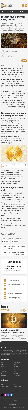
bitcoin (11, 238)
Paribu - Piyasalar (5, 386)
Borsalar (16, 366)
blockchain (5, 241)
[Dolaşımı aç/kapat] (26, 5)
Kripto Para (16, 369)
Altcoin (4, 238)
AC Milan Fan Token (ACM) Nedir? (14, 165)
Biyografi (16, 364)
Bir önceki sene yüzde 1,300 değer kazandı (13, 267)
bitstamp (19, 238)
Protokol (3, 373)
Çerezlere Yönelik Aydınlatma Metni (14, 407)
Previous (20, 310)
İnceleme (3, 369)
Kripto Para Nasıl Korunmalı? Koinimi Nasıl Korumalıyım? (14, 247)
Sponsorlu (3, 375)
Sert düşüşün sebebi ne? (12, 270)
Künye (15, 383)
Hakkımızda (3, 383)
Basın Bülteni (17, 362)
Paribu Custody (17, 386)
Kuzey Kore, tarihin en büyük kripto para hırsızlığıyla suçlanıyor (14, 253)
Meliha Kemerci (11, 51)
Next (23, 310)
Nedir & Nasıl (4, 371)
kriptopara (15, 241)
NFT (15, 371)
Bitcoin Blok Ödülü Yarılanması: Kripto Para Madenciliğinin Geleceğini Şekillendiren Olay (13, 331)
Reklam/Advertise (5, 384)
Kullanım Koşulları (14, 404)
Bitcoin (24, 60)
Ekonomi (16, 368)
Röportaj (16, 373)
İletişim (15, 384)
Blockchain (3, 366)
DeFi (2, 368)
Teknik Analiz (17, 375)
